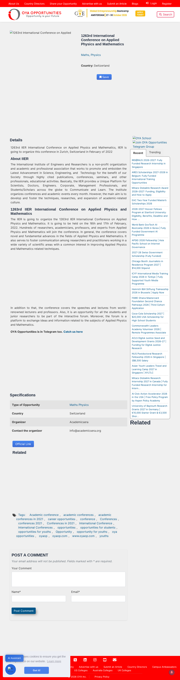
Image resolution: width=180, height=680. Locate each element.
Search (167, 14)
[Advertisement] (69, 111)
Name (16, 592)
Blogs (135, 3)
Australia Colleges (102, 670)
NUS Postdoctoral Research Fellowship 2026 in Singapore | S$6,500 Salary (149, 357)
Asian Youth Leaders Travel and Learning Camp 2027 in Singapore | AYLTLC (149, 369)
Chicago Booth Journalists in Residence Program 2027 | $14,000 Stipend (147, 264)
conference (87, 519)
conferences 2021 (30, 523)
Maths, (86, 55)
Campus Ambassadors (164, 666)
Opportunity (64, 531)
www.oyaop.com (83, 536)
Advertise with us (92, 3)
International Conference (95, 523)
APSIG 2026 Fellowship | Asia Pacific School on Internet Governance (148, 244)
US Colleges (81, 670)
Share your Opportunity (63, 3)
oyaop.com (59, 536)
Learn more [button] (54, 661)
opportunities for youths (34, 531)
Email (75, 592)
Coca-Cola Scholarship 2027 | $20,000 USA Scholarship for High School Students (148, 317)
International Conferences (35, 527)
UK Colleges (124, 670)
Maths (74, 405)
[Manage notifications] (172, 672)
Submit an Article (117, 3)
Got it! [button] (36, 670)
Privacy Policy (102, 676)
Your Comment (22, 568)
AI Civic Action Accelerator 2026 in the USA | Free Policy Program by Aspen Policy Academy (150, 397)
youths (103, 536)
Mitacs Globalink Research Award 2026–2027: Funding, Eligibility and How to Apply (150, 191)
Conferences (108, 519)
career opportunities (61, 519)
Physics (96, 55)
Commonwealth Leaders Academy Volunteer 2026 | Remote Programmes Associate (149, 329)
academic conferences (78, 515)
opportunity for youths (92, 531)
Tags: (22, 515)
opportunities (66, 527)
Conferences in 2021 (60, 523)
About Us (13, 3)
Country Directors (34, 3)
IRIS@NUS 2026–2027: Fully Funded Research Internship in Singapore (149, 163)
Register (167, 3)
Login (153, 3)
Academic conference (44, 515)
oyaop (43, 536)
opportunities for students (97, 527)
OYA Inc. (81, 676)
